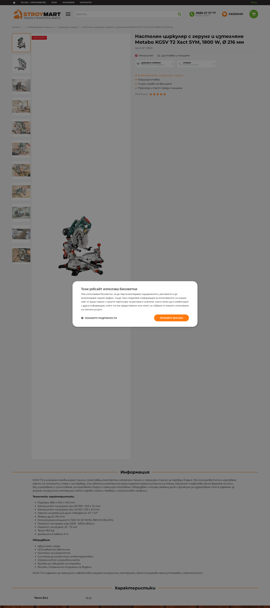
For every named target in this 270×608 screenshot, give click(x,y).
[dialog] (135, 304)
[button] (99, 318)
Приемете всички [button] (171, 317)
